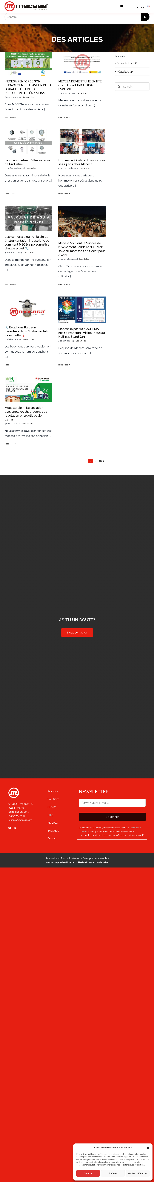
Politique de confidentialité (95, 862)
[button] (147, 1147)
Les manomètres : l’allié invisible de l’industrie (28, 137)
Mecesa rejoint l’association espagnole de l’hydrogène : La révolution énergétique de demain (28, 378)
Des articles (28, 97)
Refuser (113, 1173)
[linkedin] (15, 828)
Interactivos (103, 858)
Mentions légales (54, 862)
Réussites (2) (125, 71)
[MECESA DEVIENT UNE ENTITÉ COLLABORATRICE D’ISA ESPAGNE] (82, 64)
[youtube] (9, 828)
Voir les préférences (138, 1173)
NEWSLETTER (94, 791)
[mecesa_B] (13, 788)
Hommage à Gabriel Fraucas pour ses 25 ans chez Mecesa (82, 134)
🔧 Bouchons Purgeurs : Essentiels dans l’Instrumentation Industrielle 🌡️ (28, 299)
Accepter (88, 1173)
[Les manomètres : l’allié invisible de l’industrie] (28, 141)
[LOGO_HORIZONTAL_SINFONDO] (26, 2)
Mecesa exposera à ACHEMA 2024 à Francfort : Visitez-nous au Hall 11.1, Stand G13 (82, 300)
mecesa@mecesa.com (20, 820)
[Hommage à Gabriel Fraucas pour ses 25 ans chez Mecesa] (82, 141)
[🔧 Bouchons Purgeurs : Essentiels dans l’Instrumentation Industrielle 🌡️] (28, 309)
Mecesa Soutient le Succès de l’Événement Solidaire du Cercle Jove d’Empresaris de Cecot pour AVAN (82, 210)
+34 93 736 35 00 (17, 816)
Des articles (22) (127, 63)
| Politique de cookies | (72, 862)
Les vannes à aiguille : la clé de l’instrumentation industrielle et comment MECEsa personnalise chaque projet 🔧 (28, 207)
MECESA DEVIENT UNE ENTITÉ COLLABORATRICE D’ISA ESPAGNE (82, 54)
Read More (10, 117)
